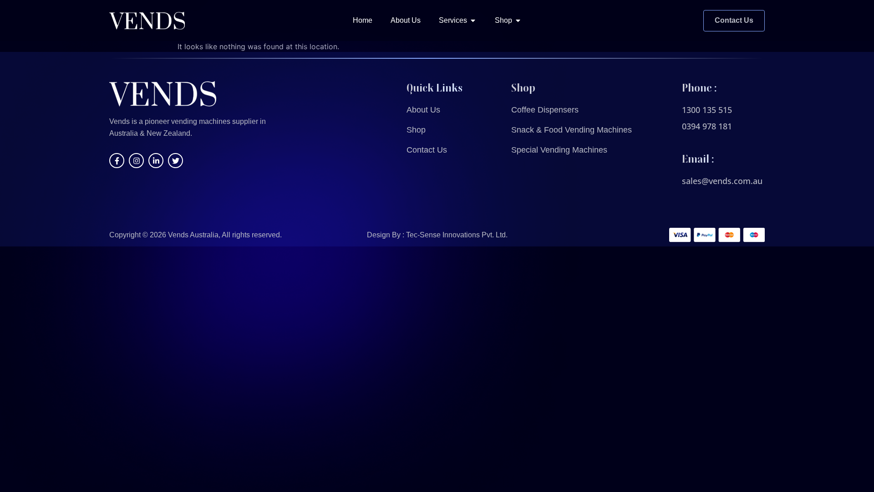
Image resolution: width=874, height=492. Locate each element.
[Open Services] (473, 20)
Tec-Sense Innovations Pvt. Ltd (456, 235)
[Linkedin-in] (155, 160)
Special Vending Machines (559, 149)
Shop (416, 129)
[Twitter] (175, 160)
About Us (423, 109)
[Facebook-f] (116, 160)
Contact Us (427, 149)
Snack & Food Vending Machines (571, 129)
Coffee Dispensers (545, 109)
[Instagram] (136, 160)
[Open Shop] (518, 20)
